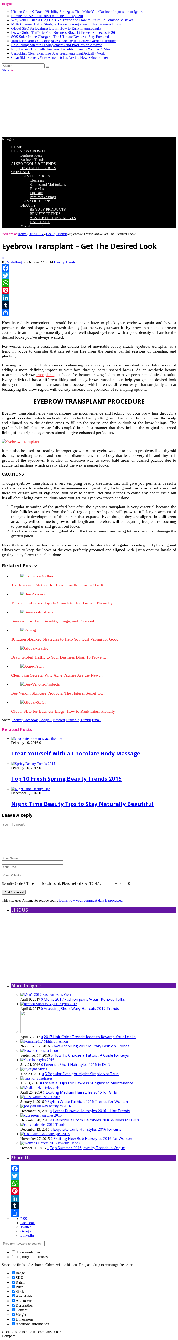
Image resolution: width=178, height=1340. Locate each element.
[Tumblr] (89, 305)
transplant (45, 374)
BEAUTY (28, 205)
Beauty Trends (64, 262)
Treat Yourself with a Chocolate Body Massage (75, 753)
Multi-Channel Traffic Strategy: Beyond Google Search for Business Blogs (66, 24)
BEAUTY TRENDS (45, 214)
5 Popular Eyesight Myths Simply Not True (82, 1073)
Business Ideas (31, 155)
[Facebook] (89, 268)
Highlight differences (32, 1257)
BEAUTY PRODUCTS (48, 209)
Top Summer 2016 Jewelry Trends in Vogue (87, 1147)
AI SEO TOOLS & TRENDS (33, 164)
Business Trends (32, 159)
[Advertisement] (89, 104)
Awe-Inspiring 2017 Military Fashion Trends (91, 1046)
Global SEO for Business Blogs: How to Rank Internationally (56, 28)
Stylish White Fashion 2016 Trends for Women (88, 1101)
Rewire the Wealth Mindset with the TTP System (47, 16)
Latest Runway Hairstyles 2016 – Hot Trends (91, 1110)
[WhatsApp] (89, 283)
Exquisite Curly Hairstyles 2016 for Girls (87, 1129)
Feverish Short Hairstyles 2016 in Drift (77, 1064)
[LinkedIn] (89, 297)
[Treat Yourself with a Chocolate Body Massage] (36, 738)
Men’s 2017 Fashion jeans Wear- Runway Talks (84, 999)
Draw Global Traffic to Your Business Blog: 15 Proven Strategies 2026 (63, 32)
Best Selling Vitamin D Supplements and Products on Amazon (56, 45)
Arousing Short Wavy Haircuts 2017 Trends (81, 1008)
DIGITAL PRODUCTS (38, 168)
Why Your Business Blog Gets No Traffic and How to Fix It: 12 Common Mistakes (72, 20)
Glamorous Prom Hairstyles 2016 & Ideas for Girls (96, 1120)
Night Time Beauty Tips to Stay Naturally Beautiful (82, 804)
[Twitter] (89, 275)
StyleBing (14, 262)
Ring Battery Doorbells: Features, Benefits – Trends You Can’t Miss (61, 49)
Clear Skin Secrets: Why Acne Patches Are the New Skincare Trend (61, 57)
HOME (16, 147)
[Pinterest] (89, 290)
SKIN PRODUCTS (35, 176)
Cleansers (37, 180)
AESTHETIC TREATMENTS (53, 218)
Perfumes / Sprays (43, 197)
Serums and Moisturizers (48, 184)
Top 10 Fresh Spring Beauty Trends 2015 (66, 778)
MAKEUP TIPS (32, 226)
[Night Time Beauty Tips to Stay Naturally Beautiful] (30, 789)
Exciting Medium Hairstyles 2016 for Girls (81, 1092)
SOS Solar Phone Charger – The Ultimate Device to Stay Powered (60, 37)
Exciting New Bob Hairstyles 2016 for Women (93, 1138)
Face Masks (38, 189)
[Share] (89, 312)
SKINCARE (20, 172)
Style (9, 70)
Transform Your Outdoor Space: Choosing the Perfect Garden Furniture (63, 41)
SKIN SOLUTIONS (35, 201)
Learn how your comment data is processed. (91, 900)
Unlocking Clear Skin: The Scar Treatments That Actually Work (58, 53)
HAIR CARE (40, 222)
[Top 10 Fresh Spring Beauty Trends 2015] (33, 764)
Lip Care (36, 193)
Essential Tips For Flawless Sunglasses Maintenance (88, 1083)
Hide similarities (28, 1252)
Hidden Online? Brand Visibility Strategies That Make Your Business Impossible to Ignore (77, 12)
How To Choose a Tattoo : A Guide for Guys (91, 1055)
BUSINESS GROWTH (29, 151)
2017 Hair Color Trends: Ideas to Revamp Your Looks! (90, 1036)
